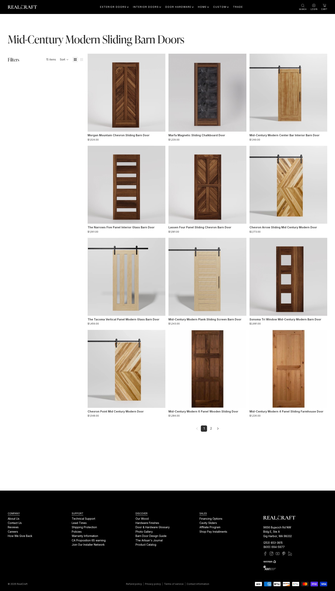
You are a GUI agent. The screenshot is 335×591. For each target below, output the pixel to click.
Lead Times (79, 523)
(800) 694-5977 (274, 547)
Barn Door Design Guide (151, 536)
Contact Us (15, 523)
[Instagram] (271, 554)
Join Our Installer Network (88, 544)
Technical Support (83, 518)
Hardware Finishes (147, 523)
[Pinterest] (284, 554)
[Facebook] (265, 554)
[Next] (217, 428)
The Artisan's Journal (149, 540)
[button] (64, 59)
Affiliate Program (209, 527)
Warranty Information (85, 536)
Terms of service (174, 583)
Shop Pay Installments (213, 531)
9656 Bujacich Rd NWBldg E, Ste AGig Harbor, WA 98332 (277, 532)
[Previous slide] (93, 92)
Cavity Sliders (208, 523)
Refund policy (134, 583)
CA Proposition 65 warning (89, 540)
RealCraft (22, 583)
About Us (13, 518)
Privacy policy (153, 583)
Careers (13, 531)
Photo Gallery (144, 531)
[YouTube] (278, 554)
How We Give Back (20, 536)
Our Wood (142, 518)
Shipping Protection (84, 527)
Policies (77, 531)
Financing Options (210, 518)
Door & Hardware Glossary (153, 527)
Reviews (13, 527)
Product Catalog (146, 544)
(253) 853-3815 (273, 542)
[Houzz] (290, 554)
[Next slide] (159, 92)
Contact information (198, 583)
